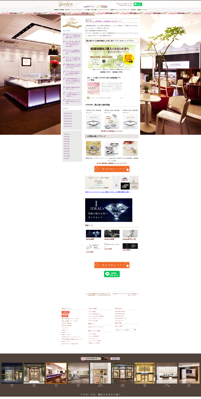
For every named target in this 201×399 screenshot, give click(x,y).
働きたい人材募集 (119, 326)
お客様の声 (64, 332)
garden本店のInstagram (120, 313)
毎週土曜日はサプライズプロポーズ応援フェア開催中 (100, 13)
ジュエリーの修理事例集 (93, 336)
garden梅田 (90, 239)
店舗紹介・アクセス (142, 9)
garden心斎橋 (109, 239)
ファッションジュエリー (77, 9)
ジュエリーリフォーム (103, 9)
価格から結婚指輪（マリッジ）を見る (70, 321)
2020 (65, 148)
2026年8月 (66, 113)
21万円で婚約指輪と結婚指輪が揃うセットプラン (72, 339)
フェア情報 (87, 9)
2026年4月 (66, 123)
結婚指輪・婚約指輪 (59, 9)
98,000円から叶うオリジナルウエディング (71, 336)
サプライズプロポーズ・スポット (95, 318)
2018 (65, 153)
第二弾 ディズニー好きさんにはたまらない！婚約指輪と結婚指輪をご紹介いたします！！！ (73, 59)
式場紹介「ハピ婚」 (66, 334)
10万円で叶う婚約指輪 (66, 323)
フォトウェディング (124, 9)
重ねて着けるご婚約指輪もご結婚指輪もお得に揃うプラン (104, 21)
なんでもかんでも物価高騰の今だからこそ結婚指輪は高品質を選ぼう (73, 52)
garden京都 (108, 248)
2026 (65, 134)
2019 (65, 151)
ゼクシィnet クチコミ (119, 320)
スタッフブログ (65, 327)
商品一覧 (67, 9)
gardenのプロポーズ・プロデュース (96, 326)
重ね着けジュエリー (66, 341)
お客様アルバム (114, 9)
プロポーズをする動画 (93, 320)
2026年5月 (66, 121)
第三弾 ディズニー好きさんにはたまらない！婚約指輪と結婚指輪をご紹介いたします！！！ (73, 36)
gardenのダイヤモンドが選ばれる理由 (70, 343)
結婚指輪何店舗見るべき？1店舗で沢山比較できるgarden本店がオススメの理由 (73, 66)
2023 (65, 141)
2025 (65, 136)
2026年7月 (66, 116)
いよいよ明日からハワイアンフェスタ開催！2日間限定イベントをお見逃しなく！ (73, 94)
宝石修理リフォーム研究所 (94, 343)
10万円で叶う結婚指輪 (66, 325)
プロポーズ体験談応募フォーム (95, 313)
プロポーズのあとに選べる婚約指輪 (95, 316)
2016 (65, 158)
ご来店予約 (133, 9)
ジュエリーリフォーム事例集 (94, 340)
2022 (65, 143)
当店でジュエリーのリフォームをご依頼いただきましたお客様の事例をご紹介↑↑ (107, 192)
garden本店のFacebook (120, 311)
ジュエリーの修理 (92, 333)
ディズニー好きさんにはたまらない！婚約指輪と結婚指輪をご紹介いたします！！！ (73, 73)
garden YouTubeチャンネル (121, 318)
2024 (65, 139)
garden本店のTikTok (119, 316)
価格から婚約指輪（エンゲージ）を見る (70, 318)
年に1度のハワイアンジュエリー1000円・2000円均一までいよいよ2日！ (73, 101)
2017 (65, 156)
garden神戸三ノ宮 (129, 239)
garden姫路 (89, 252)
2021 (65, 146)
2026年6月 (66, 118)
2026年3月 (66, 126)
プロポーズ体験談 (92, 311)
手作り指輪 (94, 9)
